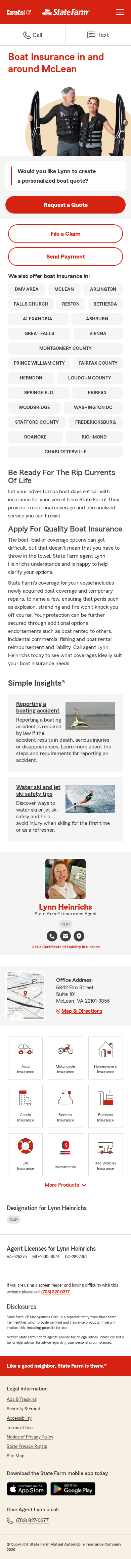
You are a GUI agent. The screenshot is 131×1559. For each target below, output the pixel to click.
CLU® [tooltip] (65, 924)
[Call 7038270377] (52, 936)
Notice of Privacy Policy (30, 1437)
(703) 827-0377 (55, 1292)
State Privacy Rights (27, 1446)
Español (16, 12)
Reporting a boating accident (37, 707)
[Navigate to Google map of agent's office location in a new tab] (79, 936)
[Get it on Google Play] (72, 1489)
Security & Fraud (23, 1409)
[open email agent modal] (65, 937)
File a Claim (65, 234)
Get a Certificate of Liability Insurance (66, 947)
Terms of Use (20, 1427)
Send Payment (65, 257)
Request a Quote (66, 205)
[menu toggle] (120, 12)
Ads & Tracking (22, 1399)
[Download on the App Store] (27, 1489)
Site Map (16, 1456)
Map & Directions (81, 1011)
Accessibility (19, 1418)
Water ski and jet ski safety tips (38, 790)
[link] (66, 12)
